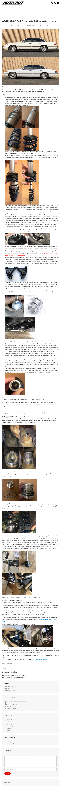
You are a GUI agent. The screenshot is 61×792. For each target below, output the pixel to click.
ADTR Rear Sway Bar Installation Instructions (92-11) (15, 677)
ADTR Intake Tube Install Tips (13, 706)
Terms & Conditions (12, 726)
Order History (10, 743)
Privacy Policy (10, 725)
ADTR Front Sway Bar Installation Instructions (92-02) (15, 675)
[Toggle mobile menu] (58, 3)
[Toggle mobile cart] (52, 3)
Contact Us (10, 721)
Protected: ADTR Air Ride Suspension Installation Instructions (21, 705)
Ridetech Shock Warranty (41, 659)
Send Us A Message (11, 783)
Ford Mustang (9, 688)
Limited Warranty (11, 723)
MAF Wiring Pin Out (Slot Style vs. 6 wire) (16, 701)
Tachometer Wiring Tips (12, 708)
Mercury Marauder (10, 690)
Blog (8, 730)
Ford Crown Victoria (21, 26)
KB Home (11, 26)
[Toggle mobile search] (55, 3)
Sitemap (9, 728)
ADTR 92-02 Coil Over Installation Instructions (17, 703)
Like (5, 666)
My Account (10, 741)
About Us (9, 719)
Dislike (13, 666)
